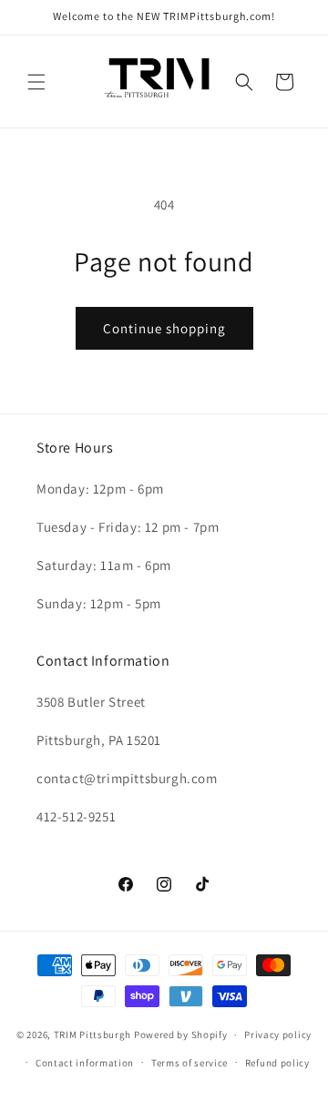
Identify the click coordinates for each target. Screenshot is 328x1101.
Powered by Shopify (181, 1034)
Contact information (85, 1062)
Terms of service (189, 1062)
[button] (36, 82)
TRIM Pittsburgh (93, 1034)
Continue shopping (164, 328)
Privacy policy (278, 1034)
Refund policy (277, 1062)
